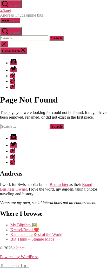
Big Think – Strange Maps (32, 239)
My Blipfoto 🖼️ (23, 225)
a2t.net (5, 10)
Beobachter (59, 184)
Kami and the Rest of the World (36, 234)
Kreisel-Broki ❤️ (24, 230)
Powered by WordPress (19, 257)
